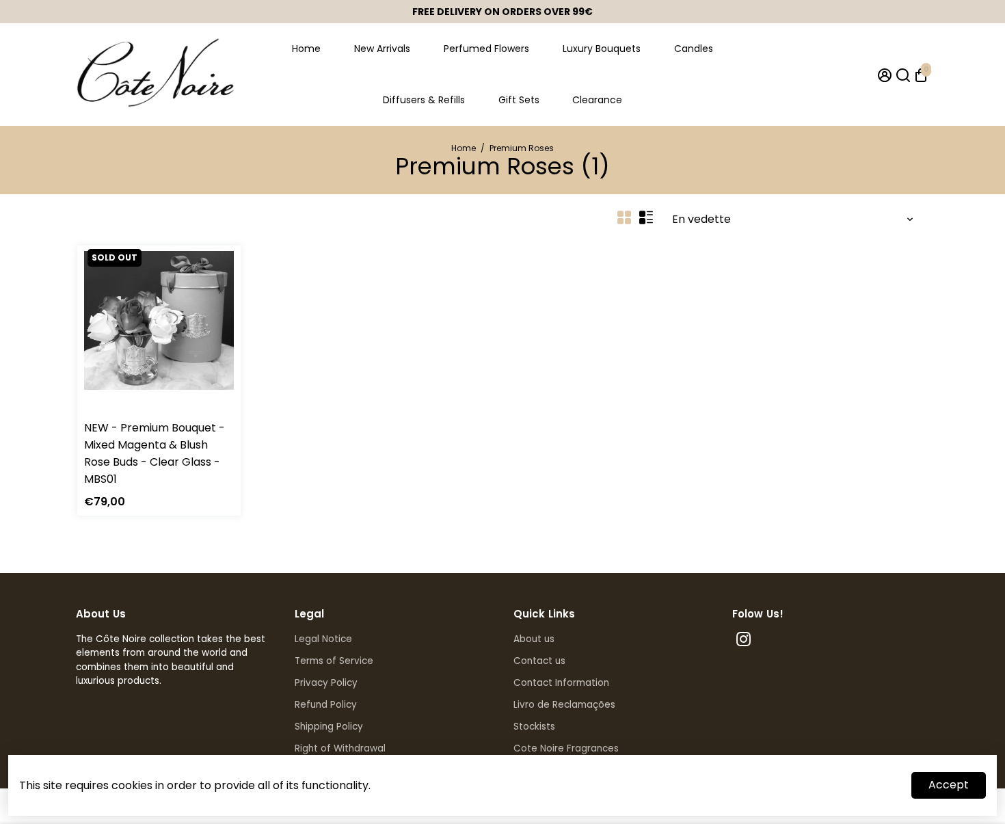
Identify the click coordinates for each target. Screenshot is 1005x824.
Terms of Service (334, 660)
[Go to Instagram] (743, 641)
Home (306, 48)
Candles (693, 48)
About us (533, 639)
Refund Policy (326, 704)
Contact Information (561, 682)
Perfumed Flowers (486, 48)
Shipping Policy (329, 726)
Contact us (539, 660)
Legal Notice (323, 639)
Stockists (534, 726)
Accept (948, 785)
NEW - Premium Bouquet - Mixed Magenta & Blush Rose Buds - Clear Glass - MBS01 (154, 453)
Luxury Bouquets (602, 48)
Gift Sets (518, 100)
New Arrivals (382, 48)
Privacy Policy (326, 682)
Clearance (597, 100)
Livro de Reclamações (564, 704)
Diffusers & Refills (424, 100)
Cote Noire (108, 410)
